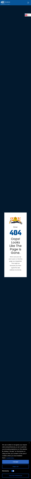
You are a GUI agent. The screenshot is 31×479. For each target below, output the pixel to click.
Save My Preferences (15, 475)
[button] (28, 2)
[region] (15, 460)
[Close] (29, 443)
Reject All (15, 466)
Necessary (5, 471)
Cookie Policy (10, 458)
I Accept (15, 462)
